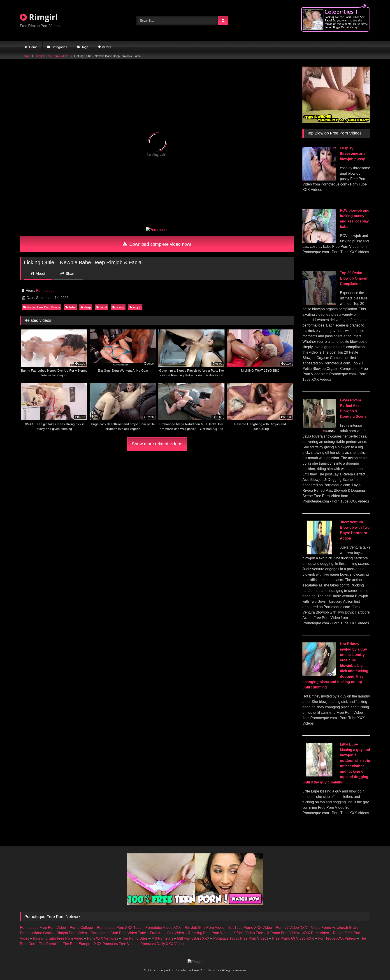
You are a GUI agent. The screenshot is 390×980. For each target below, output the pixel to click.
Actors (106, 47)
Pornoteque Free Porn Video (43, 927)
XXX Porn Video (316, 933)
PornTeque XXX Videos (337, 938)
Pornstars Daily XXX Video (162, 944)
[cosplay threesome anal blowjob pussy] (319, 179)
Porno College (81, 927)
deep (87, 307)
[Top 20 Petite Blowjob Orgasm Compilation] (319, 304)
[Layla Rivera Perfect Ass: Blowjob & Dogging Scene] (319, 431)
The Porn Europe (76, 944)
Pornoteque (45, 290)
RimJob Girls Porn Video (204, 927)
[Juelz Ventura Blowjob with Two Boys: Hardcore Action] (319, 553)
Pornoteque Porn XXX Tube (119, 927)
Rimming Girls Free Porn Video (58, 938)
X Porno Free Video (283, 933)
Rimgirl (42, 17)
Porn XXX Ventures (102, 938)
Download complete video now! (159, 244)
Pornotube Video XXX (163, 927)
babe (72, 307)
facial (103, 307)
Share (70, 274)
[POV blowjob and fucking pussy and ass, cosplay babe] (319, 241)
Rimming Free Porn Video (209, 933)
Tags (84, 47)
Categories (59, 47)
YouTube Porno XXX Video (250, 927)
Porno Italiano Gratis (36, 933)
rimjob (137, 307)
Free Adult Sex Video (167, 933)
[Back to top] (376, 966)
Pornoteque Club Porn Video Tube (118, 933)
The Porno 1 (49, 944)
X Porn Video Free (248, 933)
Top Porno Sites (135, 938)
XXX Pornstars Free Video (115, 944)
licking (120, 307)
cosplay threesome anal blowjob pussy (353, 153)
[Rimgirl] (195, 962)
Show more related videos (157, 443)
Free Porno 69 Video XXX (293, 938)
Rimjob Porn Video (71, 933)
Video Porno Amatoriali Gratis (334, 927)
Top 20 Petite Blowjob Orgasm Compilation (354, 278)
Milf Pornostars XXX (193, 938)
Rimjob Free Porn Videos (52, 56)
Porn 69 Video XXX (291, 927)
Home (33, 47)
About (40, 274)
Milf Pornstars (162, 938)
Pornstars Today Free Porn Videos (240, 938)
